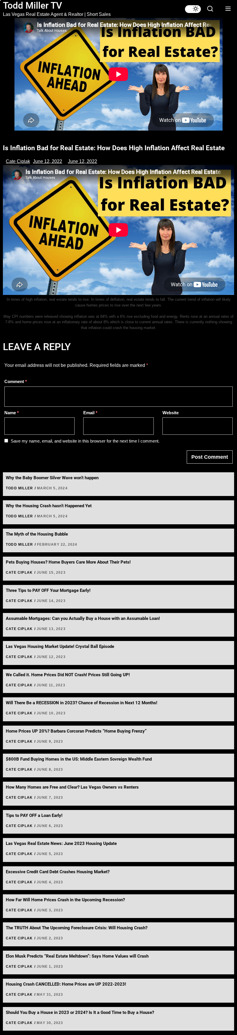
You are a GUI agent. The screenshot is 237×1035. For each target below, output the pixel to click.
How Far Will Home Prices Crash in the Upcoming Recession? (65, 899)
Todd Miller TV (32, 5)
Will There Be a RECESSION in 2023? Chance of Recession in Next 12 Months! (81, 702)
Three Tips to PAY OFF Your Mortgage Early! (48, 590)
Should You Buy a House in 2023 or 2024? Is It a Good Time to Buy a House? (80, 1012)
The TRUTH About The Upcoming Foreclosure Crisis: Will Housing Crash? (76, 927)
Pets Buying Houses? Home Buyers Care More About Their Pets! (68, 562)
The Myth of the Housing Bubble (37, 534)
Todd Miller (19, 488)
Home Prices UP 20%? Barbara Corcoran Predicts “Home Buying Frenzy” (76, 731)
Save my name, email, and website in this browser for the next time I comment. (85, 440)
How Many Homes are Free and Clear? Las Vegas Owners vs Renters (72, 787)
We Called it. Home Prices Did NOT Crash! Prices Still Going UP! (68, 674)
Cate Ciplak (18, 161)
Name (11, 412)
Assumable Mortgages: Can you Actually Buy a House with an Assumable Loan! (83, 618)
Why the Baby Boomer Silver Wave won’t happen (52, 477)
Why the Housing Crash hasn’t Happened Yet (49, 505)
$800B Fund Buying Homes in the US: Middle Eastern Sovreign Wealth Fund (79, 759)
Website (170, 412)
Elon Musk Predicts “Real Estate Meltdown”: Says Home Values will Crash (77, 956)
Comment (15, 381)
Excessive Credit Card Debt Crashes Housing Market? (58, 871)
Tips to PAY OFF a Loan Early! (34, 815)
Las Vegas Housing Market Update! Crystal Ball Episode (60, 646)
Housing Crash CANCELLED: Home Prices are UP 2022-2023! (66, 984)
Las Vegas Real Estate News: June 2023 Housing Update (61, 843)
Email (90, 412)
